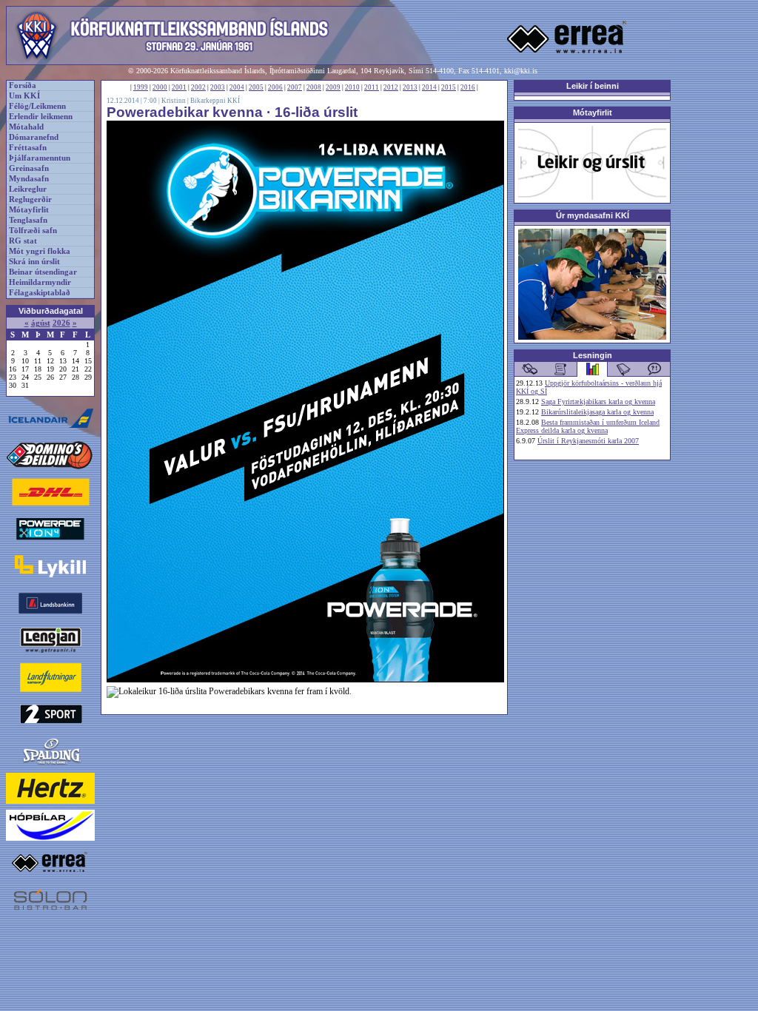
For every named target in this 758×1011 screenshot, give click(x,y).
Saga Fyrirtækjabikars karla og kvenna (598, 401)
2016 (467, 87)
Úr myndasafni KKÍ (592, 215)
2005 (256, 87)
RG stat (23, 241)
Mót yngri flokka (39, 251)
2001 (179, 87)
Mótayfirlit (29, 210)
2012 (390, 87)
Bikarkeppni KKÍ (215, 100)
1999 (140, 87)
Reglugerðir (30, 199)
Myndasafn (29, 179)
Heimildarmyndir (40, 282)
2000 (159, 87)
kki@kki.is (520, 71)
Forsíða (22, 85)
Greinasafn (29, 168)
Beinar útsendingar (43, 272)
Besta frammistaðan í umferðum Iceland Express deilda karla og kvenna (588, 426)
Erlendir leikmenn (41, 116)
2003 (217, 87)
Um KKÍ (24, 96)
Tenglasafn (28, 220)
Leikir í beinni (592, 85)
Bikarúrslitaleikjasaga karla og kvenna (597, 412)
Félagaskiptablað (39, 293)
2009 (333, 87)
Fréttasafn (28, 148)
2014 (429, 87)
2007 (294, 87)
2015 (448, 87)
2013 (410, 87)
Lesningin (592, 355)
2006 (275, 87)
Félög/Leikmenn (37, 106)
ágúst (40, 323)
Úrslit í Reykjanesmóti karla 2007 (588, 441)
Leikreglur (28, 189)
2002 (198, 87)
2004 (236, 87)
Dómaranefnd (33, 137)
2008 (313, 87)
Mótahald (26, 127)
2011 (371, 87)
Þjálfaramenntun (39, 158)
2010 (352, 87)
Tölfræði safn (33, 230)
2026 (61, 323)
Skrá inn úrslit (34, 262)
